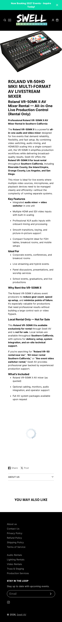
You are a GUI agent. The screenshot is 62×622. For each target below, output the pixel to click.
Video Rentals (14, 564)
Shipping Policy (15, 542)
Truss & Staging (15, 568)
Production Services (18, 573)
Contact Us (13, 528)
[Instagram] (8, 602)
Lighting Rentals (15, 559)
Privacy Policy (14, 533)
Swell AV (21, 614)
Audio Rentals (14, 555)
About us (12, 524)
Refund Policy (14, 537)
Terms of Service (16, 547)
